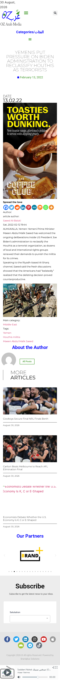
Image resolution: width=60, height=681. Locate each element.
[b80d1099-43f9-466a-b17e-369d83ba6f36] (30, 198)
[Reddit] (17, 207)
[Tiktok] (39, 645)
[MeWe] (34, 207)
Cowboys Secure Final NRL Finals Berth (25, 418)
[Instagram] (35, 639)
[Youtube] (44, 639)
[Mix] (40, 207)
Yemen (7, 332)
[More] (51, 207)
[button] (26, 13)
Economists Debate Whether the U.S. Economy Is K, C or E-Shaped (24, 518)
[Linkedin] (22, 207)
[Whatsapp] (45, 207)
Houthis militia (11, 337)
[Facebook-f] (7, 639)
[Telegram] (30, 645)
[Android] (21, 645)
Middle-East (10, 324)
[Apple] (53, 639)
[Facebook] (5, 207)
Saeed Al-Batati (12, 220)
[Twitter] (11, 207)
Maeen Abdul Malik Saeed (18, 341)
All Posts (27, 361)
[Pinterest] (28, 207)
